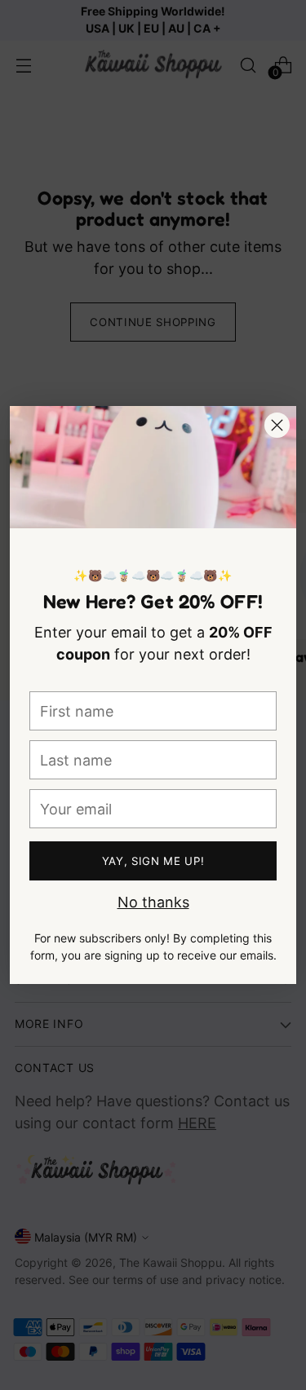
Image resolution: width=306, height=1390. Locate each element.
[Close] (277, 425)
